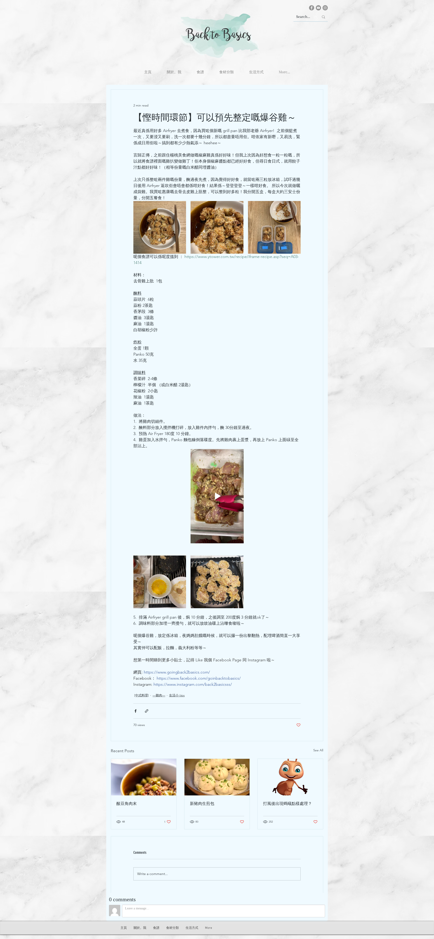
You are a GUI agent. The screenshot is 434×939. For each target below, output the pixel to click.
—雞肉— (159, 695)
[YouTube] (318, 7)
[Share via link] (146, 711)
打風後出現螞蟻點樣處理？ (287, 803)
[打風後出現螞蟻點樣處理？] (290, 777)
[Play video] (217, 496)
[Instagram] (325, 7)
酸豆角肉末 (126, 803)
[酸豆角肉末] (143, 777)
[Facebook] (311, 7)
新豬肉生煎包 (202, 803)
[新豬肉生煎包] (217, 777)
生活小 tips (177, 695)
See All (318, 750)
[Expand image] (159, 227)
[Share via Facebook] (135, 711)
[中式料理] (141, 695)
